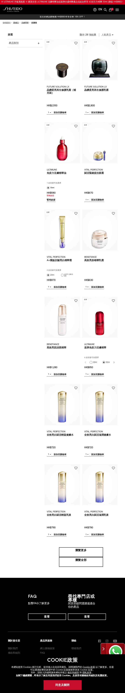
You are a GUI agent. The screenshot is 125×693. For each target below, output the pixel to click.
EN (100, 12)
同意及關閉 (62, 685)
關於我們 (13, 652)
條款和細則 (73, 673)
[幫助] (95, 13)
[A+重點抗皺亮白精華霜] (62, 233)
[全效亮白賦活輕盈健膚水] (62, 407)
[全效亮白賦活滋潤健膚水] (100, 407)
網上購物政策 (47, 652)
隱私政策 (87, 673)
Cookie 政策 (89, 667)
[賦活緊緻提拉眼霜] (100, 145)
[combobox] (106, 38)
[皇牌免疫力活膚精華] (100, 320)
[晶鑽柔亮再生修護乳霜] (100, 62)
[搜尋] (105, 13)
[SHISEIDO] (12, 12)
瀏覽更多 (81, 553)
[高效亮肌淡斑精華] (62, 320)
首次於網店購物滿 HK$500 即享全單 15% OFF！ (62, 20)
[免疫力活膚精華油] (62, 145)
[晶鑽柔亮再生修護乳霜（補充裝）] (62, 62)
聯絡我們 (76, 652)
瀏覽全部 (81, 563)
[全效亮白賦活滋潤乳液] (100, 487)
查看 (47, 620)
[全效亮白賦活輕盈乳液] (62, 487)
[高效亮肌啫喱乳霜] (100, 233)
